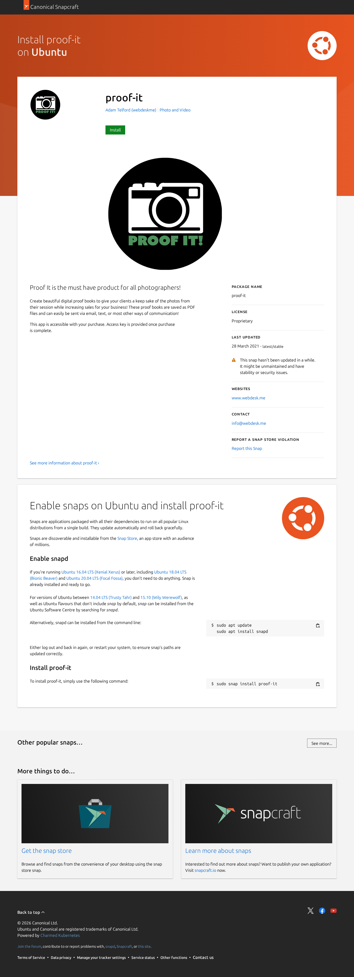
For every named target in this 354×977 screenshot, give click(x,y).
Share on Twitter (311, 911)
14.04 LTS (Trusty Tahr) (111, 597)
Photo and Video (175, 110)
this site (144, 946)
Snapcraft (124, 946)
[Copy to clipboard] (317, 625)
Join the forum (29, 946)
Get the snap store (47, 850)
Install (115, 130)
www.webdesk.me (248, 397)
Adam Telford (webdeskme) (131, 110)
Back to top (29, 912)
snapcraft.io (205, 870)
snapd (110, 946)
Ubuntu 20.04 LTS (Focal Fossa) (94, 578)
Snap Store (127, 538)
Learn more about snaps (218, 850)
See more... (321, 743)
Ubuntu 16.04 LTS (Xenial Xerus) (90, 572)
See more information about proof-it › (64, 463)
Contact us (203, 957)
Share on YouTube (333, 911)
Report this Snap (247, 448)
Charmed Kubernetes (60, 935)
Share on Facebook (322, 911)
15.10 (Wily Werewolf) (161, 597)
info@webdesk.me (249, 423)
